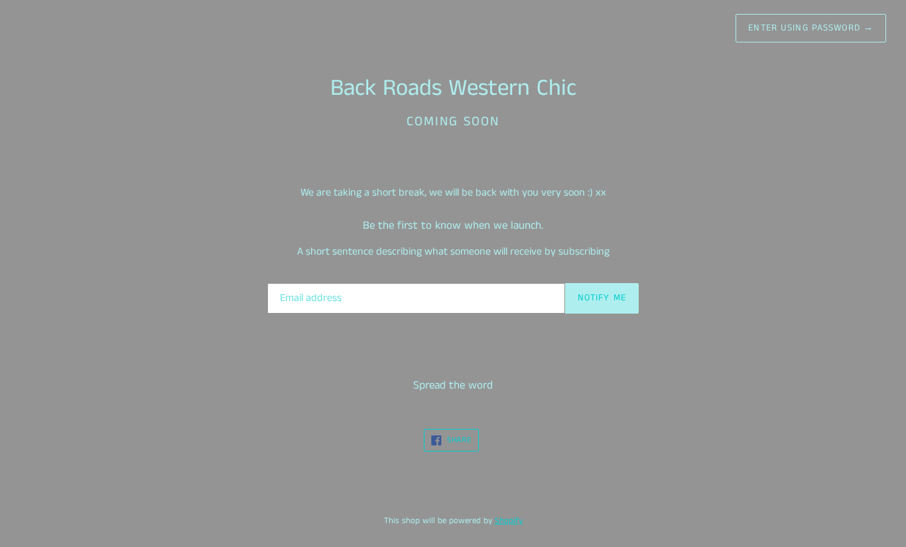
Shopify (509, 520)
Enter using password (811, 27)
